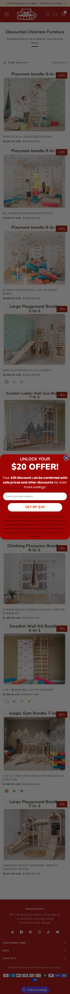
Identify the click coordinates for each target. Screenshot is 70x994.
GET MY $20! (35, 507)
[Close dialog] (66, 458)
